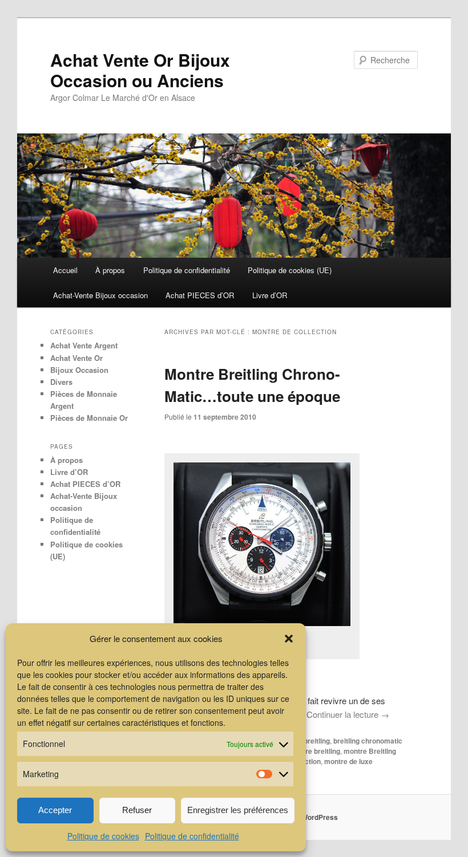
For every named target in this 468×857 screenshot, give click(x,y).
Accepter (55, 810)
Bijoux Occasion (79, 369)
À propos (110, 270)
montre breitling (314, 751)
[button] (288, 638)
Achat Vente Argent (84, 345)
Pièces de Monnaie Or (89, 417)
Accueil (65, 270)
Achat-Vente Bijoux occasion (100, 295)
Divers (61, 381)
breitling (317, 741)
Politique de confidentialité (192, 836)
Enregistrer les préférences (237, 810)
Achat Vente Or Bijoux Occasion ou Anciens (140, 69)
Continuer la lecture (347, 714)
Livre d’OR (269, 295)
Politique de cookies (103, 836)
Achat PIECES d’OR (200, 295)
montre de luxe (348, 761)
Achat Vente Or (76, 357)
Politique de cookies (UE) (290, 270)
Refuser (137, 810)
